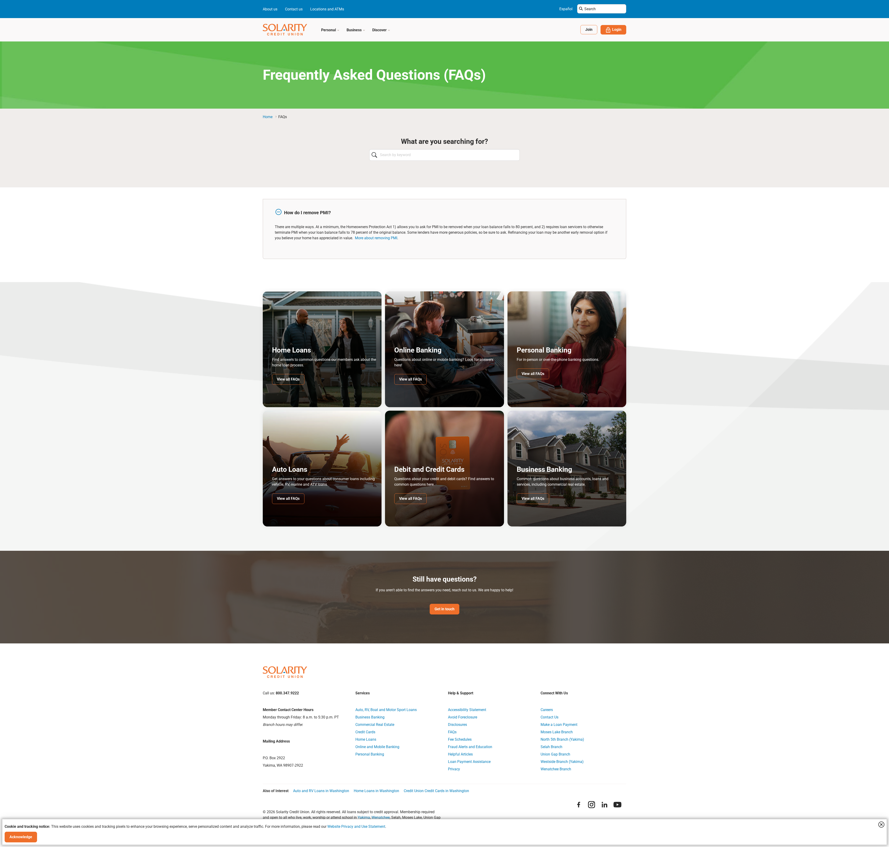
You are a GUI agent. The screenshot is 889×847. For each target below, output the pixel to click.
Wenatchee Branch (556, 769)
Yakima (364, 817)
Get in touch (444, 609)
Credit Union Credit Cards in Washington (436, 791)
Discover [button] (380, 30)
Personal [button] (329, 30)
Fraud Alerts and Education (470, 747)
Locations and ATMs (327, 9)
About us (270, 9)
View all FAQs (288, 379)
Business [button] (355, 30)
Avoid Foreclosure (462, 717)
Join (588, 29)
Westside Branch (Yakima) (562, 761)
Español (566, 9)
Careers (547, 710)
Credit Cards (365, 732)
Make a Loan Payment (559, 724)
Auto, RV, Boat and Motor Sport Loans (386, 710)
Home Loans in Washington (376, 791)
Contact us (294, 9)
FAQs (452, 732)
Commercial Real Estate (374, 724)
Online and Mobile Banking (377, 747)
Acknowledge (20, 837)
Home (267, 117)
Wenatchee (381, 817)
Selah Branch (551, 747)
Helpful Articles (460, 754)
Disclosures (457, 724)
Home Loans (365, 739)
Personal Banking (369, 754)
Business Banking (370, 717)
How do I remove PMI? (307, 212)
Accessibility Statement (467, 710)
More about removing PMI (376, 238)
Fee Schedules (460, 739)
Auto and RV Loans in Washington (321, 791)
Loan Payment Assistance (469, 761)
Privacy (454, 769)
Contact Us (549, 717)
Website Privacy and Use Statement (356, 826)
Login (616, 29)
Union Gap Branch (555, 754)
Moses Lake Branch (557, 732)
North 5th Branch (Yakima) (562, 739)
